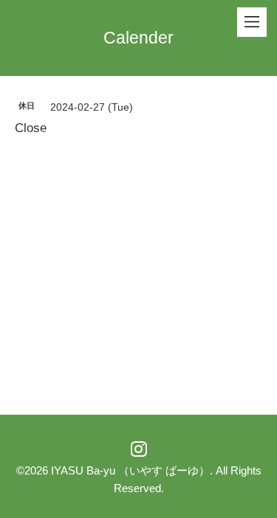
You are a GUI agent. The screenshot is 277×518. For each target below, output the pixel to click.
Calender (138, 37)
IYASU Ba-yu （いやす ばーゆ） (130, 470)
